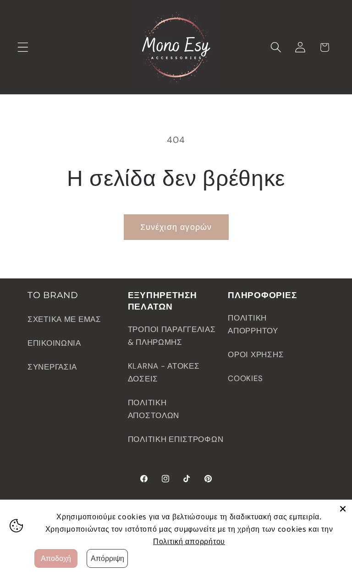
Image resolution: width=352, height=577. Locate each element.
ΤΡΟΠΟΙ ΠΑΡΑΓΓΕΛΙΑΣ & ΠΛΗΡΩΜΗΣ (172, 335)
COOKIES (245, 378)
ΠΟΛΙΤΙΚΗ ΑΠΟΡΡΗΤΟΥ (253, 324)
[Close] (342, 508)
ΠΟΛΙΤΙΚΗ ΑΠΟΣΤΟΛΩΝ (153, 408)
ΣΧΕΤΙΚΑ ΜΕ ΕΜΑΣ (64, 319)
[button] (23, 47)
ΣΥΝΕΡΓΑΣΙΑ (52, 367)
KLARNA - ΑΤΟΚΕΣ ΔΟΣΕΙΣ (164, 372)
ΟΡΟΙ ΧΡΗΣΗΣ (256, 354)
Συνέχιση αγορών (176, 227)
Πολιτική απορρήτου (189, 541)
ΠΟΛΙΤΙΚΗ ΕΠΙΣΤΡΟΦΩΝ (176, 439)
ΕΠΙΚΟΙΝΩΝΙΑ (54, 343)
